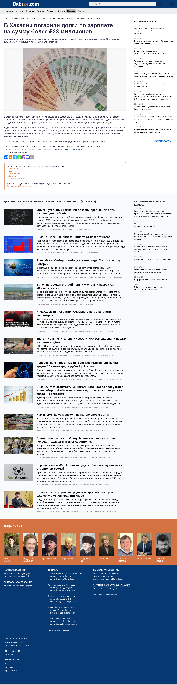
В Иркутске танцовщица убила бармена (151, 279)
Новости (71, 11)
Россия (85, 379)
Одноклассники (16, 178)
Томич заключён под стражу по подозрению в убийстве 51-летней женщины (149, 63)
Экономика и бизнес (53, 18)
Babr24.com (34, 18)
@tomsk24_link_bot (66, 621)
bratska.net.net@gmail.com (25, 586)
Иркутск (94, 331)
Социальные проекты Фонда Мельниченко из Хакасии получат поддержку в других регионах (76, 439)
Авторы (40, 11)
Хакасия (69, 18)
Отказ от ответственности (15, 638)
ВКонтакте (14, 173)
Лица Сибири (14, 526)
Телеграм (13, 168)
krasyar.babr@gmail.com (19, 186)
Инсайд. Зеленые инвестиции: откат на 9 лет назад (74, 237)
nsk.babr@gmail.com (65, 613)
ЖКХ (70, 379)
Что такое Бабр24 (12, 651)
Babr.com (26, 4)
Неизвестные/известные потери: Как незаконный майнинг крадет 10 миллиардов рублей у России (79, 364)
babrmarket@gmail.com (112, 589)
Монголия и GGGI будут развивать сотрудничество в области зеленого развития (150, 30)
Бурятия (90, 484)
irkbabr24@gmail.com (66, 590)
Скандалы (82, 331)
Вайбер (12, 176)
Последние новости (145, 22)
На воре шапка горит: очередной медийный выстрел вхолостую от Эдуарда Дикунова (75, 494)
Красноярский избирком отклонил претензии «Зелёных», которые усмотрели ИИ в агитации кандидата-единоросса (153, 96)
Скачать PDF (77, 149)
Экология (74, 253)
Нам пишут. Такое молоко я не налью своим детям (73, 414)
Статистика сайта (12, 660)
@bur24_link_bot (65, 576)
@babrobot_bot (110, 576)
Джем (11, 171)
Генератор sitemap (62, 680)
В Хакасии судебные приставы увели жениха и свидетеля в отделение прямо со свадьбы (153, 236)
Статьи (61, 11)
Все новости (163, 141)
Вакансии (8, 654)
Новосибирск (76, 407)
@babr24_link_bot (21, 574)
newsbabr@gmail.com (23, 576)
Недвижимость (76, 355)
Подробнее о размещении (105, 594)
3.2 (20, 680)
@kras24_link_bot (65, 599)
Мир (80, 253)
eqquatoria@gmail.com (112, 579)
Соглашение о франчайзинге (17, 646)
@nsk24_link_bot (65, 610)
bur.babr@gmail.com (65, 579)
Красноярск (92, 277)
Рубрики (30, 11)
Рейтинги (51, 11)
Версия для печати (61, 149)
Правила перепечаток (14, 642)
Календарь (9, 667)
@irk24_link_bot (64, 588)
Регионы (9, 11)
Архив (81, 11)
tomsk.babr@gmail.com (66, 624)
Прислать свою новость (58, 630)
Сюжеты (20, 11)
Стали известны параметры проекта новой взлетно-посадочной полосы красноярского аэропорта (153, 119)
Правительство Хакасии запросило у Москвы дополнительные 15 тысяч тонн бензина (151, 249)
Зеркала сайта (10, 671)
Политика (72, 277)
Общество (81, 277)
